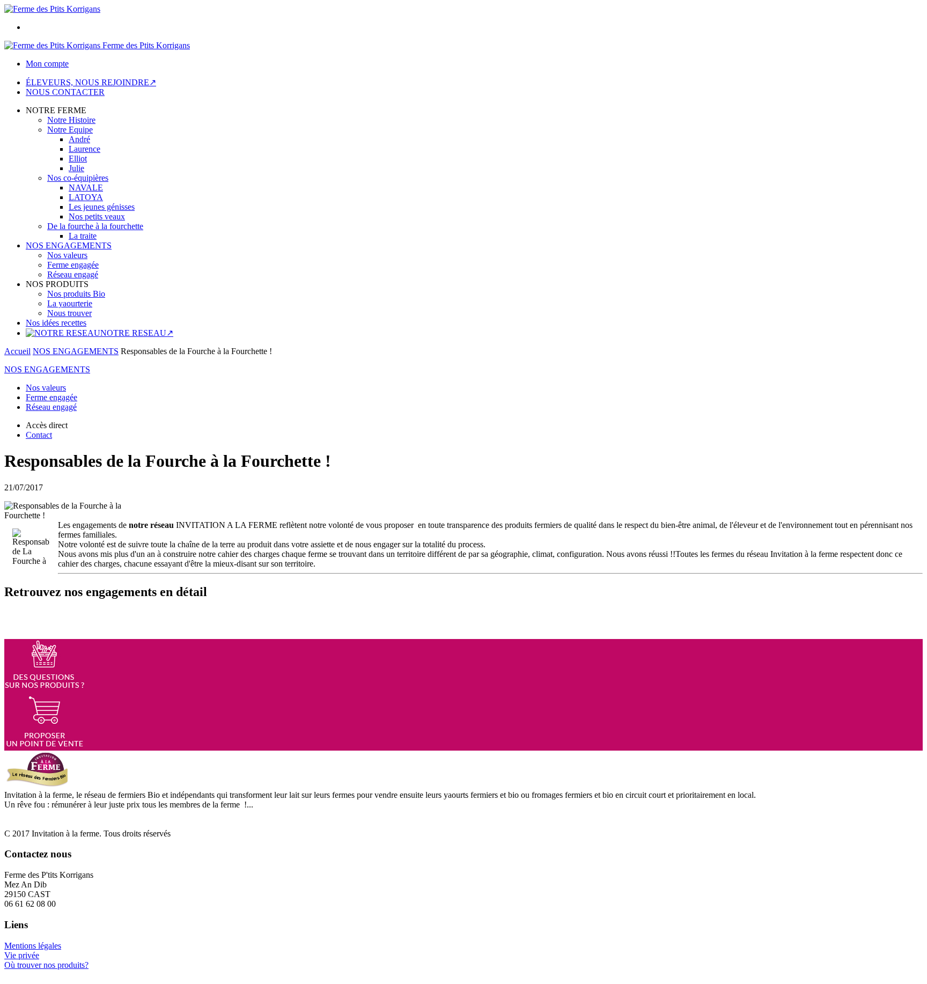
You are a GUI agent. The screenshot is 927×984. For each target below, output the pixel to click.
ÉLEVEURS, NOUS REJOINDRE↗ (91, 82)
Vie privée (21, 955)
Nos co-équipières (77, 177)
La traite (83, 235)
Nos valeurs (67, 255)
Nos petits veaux (97, 216)
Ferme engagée (73, 264)
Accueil (17, 351)
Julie (76, 168)
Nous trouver (69, 313)
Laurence (84, 148)
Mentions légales (32, 945)
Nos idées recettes (56, 322)
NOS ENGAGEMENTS (69, 245)
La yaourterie (69, 303)
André (79, 139)
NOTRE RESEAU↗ (136, 332)
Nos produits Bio (76, 293)
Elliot (78, 158)
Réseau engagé (72, 274)
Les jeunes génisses (102, 206)
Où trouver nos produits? (46, 965)
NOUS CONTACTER (65, 92)
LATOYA (86, 197)
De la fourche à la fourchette (95, 226)
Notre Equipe (70, 129)
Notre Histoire (71, 119)
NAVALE (86, 187)
